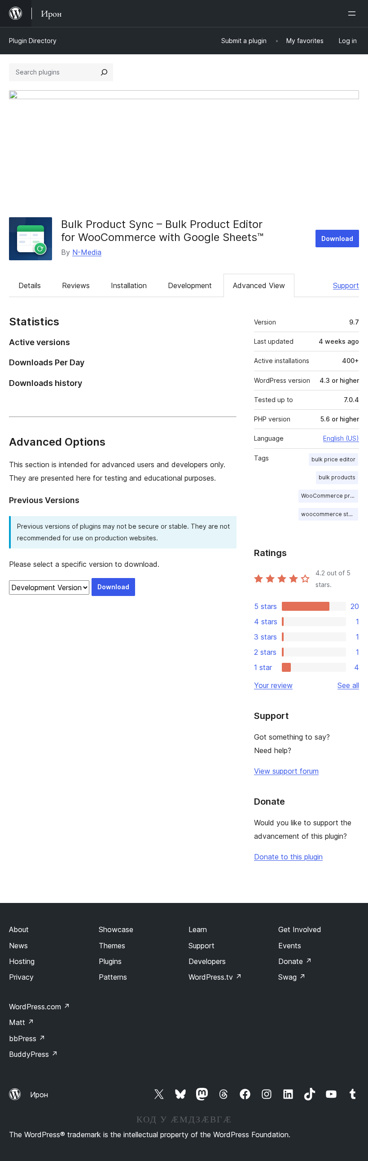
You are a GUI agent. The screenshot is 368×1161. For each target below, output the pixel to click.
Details (29, 285)
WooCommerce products (329, 495)
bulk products (337, 477)
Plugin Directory (33, 40)
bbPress (27, 1038)
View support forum (286, 771)
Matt (21, 1022)
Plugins (110, 961)
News (18, 945)
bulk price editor (333, 459)
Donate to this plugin (288, 856)
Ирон (39, 1094)
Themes (112, 945)
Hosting (22, 961)
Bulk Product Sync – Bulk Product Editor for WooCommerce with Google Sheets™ (162, 231)
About (19, 929)
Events (289, 945)
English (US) (341, 438)
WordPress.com (39, 1006)
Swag (292, 977)
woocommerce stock (329, 514)
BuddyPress (33, 1054)
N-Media (86, 252)
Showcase (116, 929)
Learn (197, 929)
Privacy (21, 977)
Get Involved (299, 929)
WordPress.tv (215, 977)
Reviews (76, 285)
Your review (273, 685)
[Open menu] (353, 13)
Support (346, 285)
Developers (207, 961)
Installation (129, 285)
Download (337, 238)
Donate (295, 961)
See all (348, 685)
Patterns (113, 977)
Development (190, 285)
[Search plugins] (104, 72)
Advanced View (259, 285)
